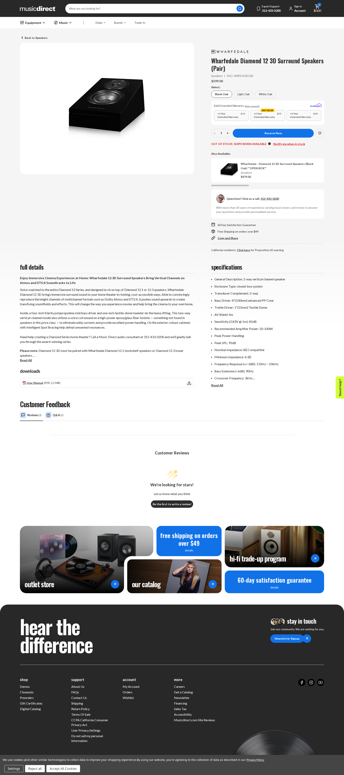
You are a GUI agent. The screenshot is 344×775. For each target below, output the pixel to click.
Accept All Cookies (63, 768)
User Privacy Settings (86, 730)
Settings (14, 768)
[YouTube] (320, 682)
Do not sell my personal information (87, 738)
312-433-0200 (270, 198)
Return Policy (80, 709)
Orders (127, 692)
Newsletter (182, 698)
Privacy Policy (255, 760)
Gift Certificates (31, 703)
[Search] (239, 8)
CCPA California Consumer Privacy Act (89, 722)
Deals (99, 22)
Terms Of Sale (80, 714)
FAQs (75, 692)
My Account (131, 686)
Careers (179, 686)
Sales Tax (180, 709)
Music (63, 22)
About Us (77, 686)
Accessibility (183, 714)
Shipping (77, 703)
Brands (118, 22)
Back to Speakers (36, 37)
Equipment (33, 22)
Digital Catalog (30, 709)
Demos (25, 686)
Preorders (27, 698)
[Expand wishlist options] (319, 133)
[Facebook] (301, 682)
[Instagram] (311, 682)
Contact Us (79, 698)
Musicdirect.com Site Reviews (194, 720)
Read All (26, 360)
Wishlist (128, 698)
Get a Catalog (183, 692)
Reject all (35, 768)
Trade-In (139, 22)
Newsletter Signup (287, 638)
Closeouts (27, 692)
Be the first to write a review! (172, 504)
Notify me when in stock (289, 144)
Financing (180, 703)
